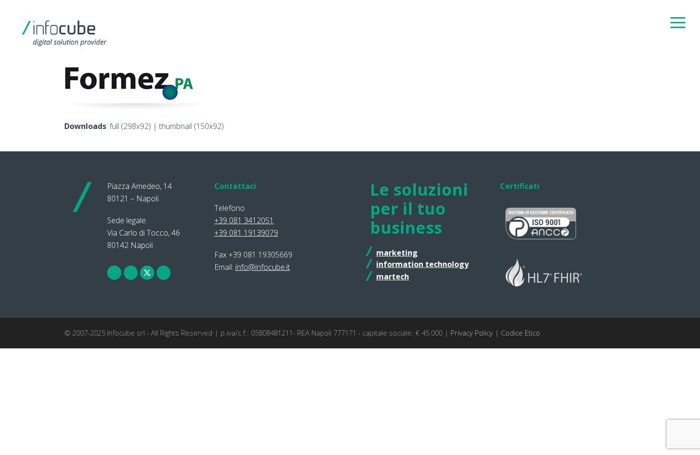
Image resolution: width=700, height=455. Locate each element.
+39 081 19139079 (246, 233)
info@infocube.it (262, 267)
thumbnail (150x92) (191, 126)
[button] (677, 22)
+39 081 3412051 (244, 220)
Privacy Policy (471, 332)
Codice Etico (520, 332)
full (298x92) (130, 126)
